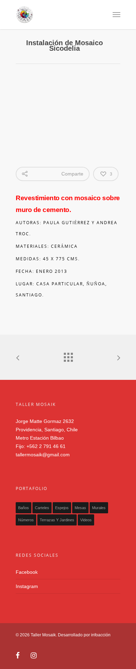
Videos (86, 520)
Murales (99, 508)
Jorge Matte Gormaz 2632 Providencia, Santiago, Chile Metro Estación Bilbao (47, 429)
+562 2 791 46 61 (46, 446)
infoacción (101, 635)
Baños (23, 508)
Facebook (27, 572)
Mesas (80, 508)
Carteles (42, 508)
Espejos (62, 508)
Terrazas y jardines (57, 520)
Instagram (27, 586)
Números (26, 520)
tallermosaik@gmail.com (43, 454)
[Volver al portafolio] (68, 355)
